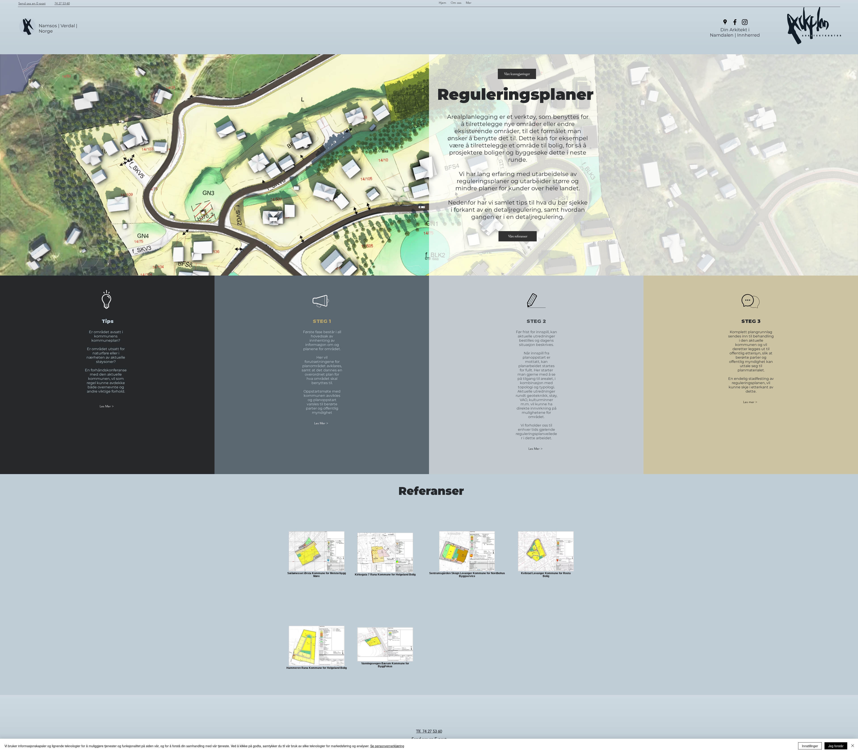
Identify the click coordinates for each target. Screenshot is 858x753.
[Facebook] (735, 22)
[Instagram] (745, 22)
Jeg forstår (835, 746)
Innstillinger (810, 746)
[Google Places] (725, 22)
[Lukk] (852, 745)
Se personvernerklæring (387, 746)
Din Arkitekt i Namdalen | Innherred (735, 32)
